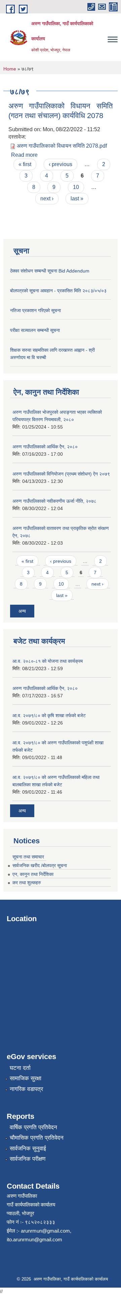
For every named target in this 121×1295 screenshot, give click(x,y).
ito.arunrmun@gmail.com (34, 1239)
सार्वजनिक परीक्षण (27, 1159)
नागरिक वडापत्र (26, 1089)
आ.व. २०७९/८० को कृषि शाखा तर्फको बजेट (49, 715)
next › (46, 198)
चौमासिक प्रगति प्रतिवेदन (37, 1138)
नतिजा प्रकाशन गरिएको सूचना (35, 310)
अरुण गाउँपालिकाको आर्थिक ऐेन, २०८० (45, 446)
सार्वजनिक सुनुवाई (28, 1148)
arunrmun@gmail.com (45, 1231)
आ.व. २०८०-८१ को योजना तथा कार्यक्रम (47, 661)
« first (24, 164)
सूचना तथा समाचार (28, 856)
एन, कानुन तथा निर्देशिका (32, 874)
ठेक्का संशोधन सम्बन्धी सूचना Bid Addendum (49, 270)
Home (9, 68)
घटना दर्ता (20, 1068)
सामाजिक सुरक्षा (25, 1078)
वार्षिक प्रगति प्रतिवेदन (33, 1127)
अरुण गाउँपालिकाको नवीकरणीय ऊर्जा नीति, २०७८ (54, 501)
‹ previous (60, 164)
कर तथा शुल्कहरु (26, 882)
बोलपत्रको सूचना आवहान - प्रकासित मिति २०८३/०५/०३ (58, 290)
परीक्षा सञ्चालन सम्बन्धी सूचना (35, 330)
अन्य (22, 611)
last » (77, 198)
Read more (24, 155)
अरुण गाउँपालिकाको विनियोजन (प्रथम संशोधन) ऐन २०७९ (61, 474)
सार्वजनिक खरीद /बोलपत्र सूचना (39, 865)
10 (76, 187)
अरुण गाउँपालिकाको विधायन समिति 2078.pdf (62, 146)
